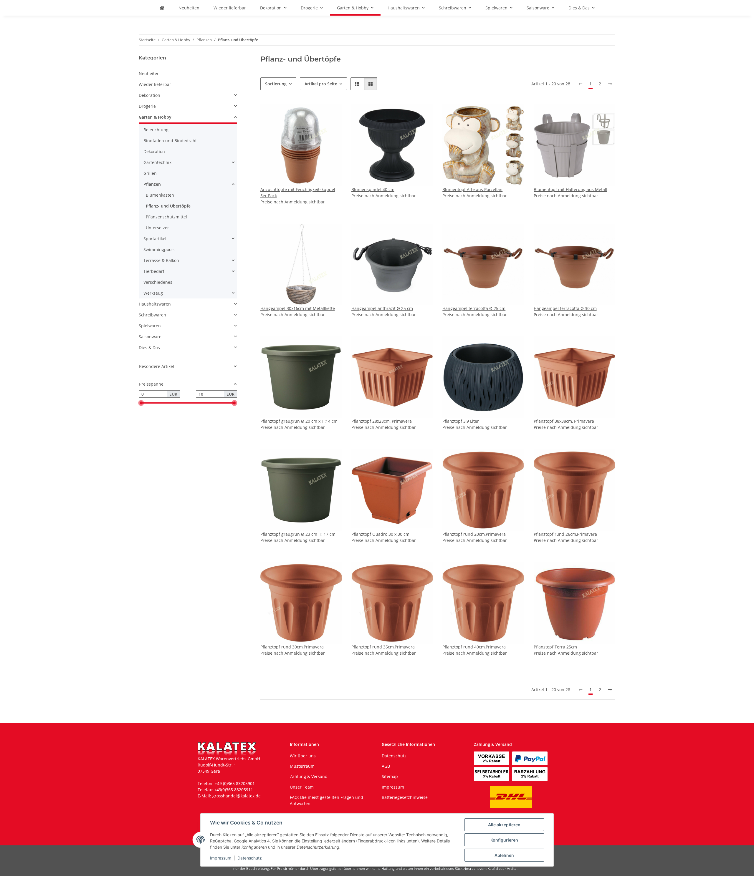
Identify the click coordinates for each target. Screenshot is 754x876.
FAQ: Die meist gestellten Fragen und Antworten (326, 800)
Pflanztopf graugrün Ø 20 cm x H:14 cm (299, 421)
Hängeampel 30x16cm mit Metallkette (297, 308)
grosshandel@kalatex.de (236, 796)
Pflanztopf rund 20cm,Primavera (474, 534)
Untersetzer (157, 227)
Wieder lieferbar (155, 84)
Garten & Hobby (155, 117)
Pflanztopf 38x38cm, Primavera (564, 421)
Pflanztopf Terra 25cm (555, 647)
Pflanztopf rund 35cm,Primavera (383, 647)
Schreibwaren (152, 315)
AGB (386, 766)
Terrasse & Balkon (161, 260)
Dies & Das (149, 347)
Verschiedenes (157, 282)
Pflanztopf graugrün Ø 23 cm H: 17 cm (297, 534)
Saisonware (150, 336)
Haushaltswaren (155, 304)
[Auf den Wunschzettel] (331, 114)
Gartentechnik (157, 162)
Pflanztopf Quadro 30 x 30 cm (380, 534)
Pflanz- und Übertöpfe (168, 206)
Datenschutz (249, 857)
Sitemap (390, 776)
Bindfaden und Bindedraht (170, 140)
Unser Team (302, 787)
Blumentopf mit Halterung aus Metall (570, 189)
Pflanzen (152, 184)
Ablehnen (504, 855)
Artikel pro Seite (321, 84)
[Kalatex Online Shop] (162, 8)
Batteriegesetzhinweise (405, 797)
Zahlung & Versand (309, 776)
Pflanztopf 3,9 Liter (460, 421)
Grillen (150, 173)
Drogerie (147, 106)
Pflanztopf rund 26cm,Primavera (565, 534)
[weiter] (610, 84)
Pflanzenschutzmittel (166, 217)
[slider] (141, 403)
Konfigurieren (504, 839)
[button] (357, 83)
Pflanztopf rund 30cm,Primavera (292, 647)
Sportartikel (154, 238)
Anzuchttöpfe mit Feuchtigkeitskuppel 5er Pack (297, 192)
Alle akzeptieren (504, 824)
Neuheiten (149, 73)
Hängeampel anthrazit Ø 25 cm (382, 308)
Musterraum (302, 766)
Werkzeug (153, 293)
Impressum (220, 857)
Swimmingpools (159, 249)
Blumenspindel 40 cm (372, 189)
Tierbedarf (153, 271)
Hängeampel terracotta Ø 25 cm (473, 308)
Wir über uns (303, 756)
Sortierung (276, 84)
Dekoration (149, 95)
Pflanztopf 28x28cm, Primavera (381, 421)
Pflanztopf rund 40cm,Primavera (474, 647)
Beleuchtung (155, 129)
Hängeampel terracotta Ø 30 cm (565, 308)
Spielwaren (150, 325)
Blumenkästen (160, 195)
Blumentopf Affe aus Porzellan (472, 189)
